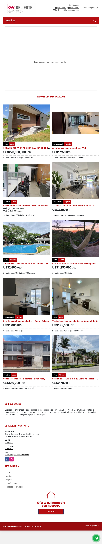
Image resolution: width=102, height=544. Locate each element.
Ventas (9, 476)
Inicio (8, 473)
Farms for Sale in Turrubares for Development (74, 263)
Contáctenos (11, 483)
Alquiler (9, 480)
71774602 (62, 8)
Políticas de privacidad (15, 487)
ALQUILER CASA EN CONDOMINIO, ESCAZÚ (73, 206)
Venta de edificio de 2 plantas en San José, (24, 379)
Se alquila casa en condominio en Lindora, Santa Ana (28, 263)
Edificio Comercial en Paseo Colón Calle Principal (27, 206)
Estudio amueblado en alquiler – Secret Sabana (26, 321)
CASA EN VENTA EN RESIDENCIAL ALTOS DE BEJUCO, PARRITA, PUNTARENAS (41, 148)
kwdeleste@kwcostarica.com (17, 455)
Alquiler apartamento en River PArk (69, 148)
